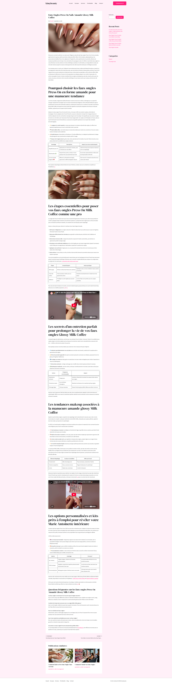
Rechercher (111, 14)
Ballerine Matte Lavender (92, 578)
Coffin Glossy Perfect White (79, 578)
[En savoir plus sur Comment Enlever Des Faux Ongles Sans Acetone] (60, 655)
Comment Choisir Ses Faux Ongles (85, 665)
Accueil (71, 3)
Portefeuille (90, 3)
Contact (101, 3)
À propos (77, 3)
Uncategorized (60, 669)
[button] (119, 3)
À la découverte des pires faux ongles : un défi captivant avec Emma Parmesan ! (115, 31)
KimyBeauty (80, 627)
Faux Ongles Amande (113, 47)
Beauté (110, 59)
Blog (96, 3)
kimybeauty (51, 3)
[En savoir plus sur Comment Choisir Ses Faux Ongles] (87, 655)
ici (54, 167)
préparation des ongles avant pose (70, 261)
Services (83, 3)
